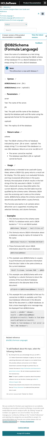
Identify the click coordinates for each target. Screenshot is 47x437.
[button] (5, 79)
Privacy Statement (19, 387)
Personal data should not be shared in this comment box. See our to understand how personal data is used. (25, 387)
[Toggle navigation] (45, 2)
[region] (23, 418)
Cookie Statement (9, 422)
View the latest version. (37, 36)
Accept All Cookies (23, 433)
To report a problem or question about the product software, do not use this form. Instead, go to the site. (24, 379)
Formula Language (6, 16)
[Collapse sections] (39, 13)
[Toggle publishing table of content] (42, 13)
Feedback (38, 43)
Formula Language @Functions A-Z (12, 18)
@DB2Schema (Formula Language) (11, 20)
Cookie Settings (23, 428)
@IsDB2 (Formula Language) (16, 340)
